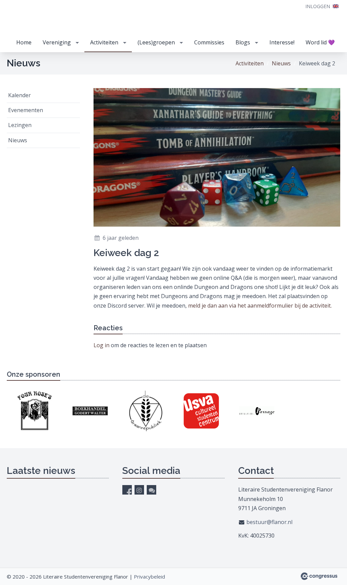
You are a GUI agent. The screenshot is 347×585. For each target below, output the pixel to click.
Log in (101, 345)
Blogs (243, 42)
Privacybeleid (149, 576)
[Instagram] (139, 490)
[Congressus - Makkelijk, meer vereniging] (319, 576)
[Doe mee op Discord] (151, 490)
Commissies (209, 42)
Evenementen (25, 110)
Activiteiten (104, 42)
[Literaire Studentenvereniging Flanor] (47, 17)
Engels (336, 6)
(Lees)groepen (156, 42)
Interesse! (281, 42)
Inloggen (317, 6)
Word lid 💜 (320, 42)
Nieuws (281, 63)
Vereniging (57, 42)
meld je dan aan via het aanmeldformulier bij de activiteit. (260, 305)
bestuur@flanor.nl (269, 522)
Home (24, 42)
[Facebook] (127, 490)
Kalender (19, 95)
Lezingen (20, 125)
